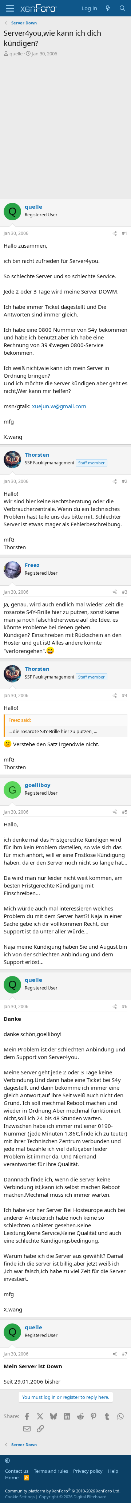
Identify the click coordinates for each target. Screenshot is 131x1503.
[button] (7, 1461)
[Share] (114, 233)
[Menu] (10, 8)
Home (12, 1477)
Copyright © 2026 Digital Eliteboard (73, 1496)
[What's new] (108, 8)
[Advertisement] (65, 129)
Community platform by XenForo (62, 1491)
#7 (124, 1354)
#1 (124, 233)
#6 (124, 1006)
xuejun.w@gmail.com (59, 406)
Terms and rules (51, 1471)
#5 (124, 812)
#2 (124, 481)
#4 (124, 695)
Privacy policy (88, 1471)
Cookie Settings (20, 1496)
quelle (16, 53)
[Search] (122, 8)
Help (113, 1471)
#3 (124, 592)
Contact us (16, 1471)
